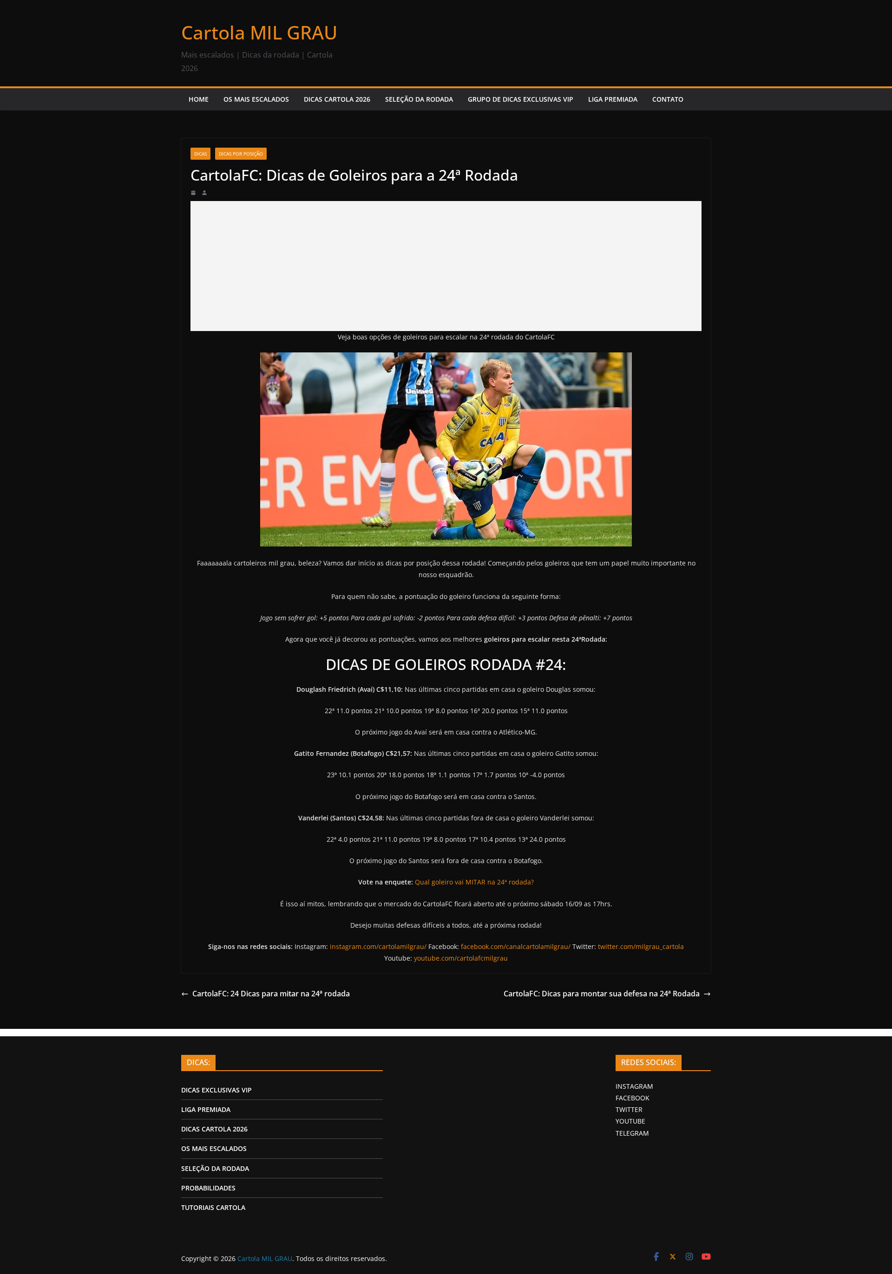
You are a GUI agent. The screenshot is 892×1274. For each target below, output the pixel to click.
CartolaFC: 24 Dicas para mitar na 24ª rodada (271, 993)
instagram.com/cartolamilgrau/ (378, 946)
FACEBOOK (632, 1097)
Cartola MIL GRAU (259, 32)
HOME (199, 99)
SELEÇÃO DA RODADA (419, 99)
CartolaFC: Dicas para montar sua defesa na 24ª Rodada (602, 993)
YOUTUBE (630, 1121)
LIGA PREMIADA (612, 99)
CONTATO (667, 99)
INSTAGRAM (634, 1086)
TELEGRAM (632, 1133)
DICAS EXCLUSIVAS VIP (216, 1090)
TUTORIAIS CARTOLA (213, 1207)
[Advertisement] (446, 266)
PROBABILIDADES (208, 1187)
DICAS (200, 153)
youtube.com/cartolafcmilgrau (461, 958)
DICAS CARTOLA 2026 (337, 99)
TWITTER (629, 1109)
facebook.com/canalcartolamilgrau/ (516, 946)
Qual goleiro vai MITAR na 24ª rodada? (474, 882)
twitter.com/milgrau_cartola (641, 946)
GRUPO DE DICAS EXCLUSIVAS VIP (520, 99)
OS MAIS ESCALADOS (256, 99)
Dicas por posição (241, 153)
